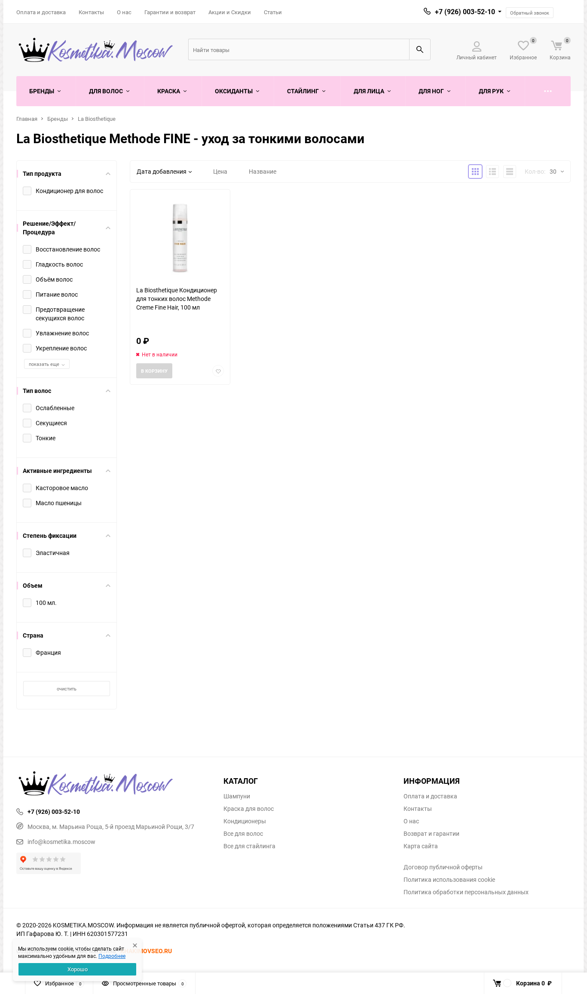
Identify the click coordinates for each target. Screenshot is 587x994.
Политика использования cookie (449, 880)
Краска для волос (248, 809)
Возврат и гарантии (431, 834)
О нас (124, 12)
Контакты (91, 12)
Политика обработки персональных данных (466, 892)
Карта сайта (421, 846)
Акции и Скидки (229, 12)
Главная (26, 119)
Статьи (273, 12)
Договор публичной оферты (443, 867)
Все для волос (243, 834)
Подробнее (111, 955)
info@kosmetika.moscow (61, 842)
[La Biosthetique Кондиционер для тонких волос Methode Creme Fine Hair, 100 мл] (180, 237)
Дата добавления (161, 171)
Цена (220, 171)
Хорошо (77, 969)
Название (262, 171)
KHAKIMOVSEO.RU (146, 951)
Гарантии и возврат (170, 12)
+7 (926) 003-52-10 (465, 11)
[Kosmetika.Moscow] (113, 784)
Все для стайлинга (249, 846)
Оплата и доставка (41, 12)
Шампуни (236, 796)
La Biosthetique (97, 119)
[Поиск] (420, 49)
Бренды (57, 119)
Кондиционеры (244, 821)
